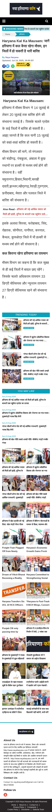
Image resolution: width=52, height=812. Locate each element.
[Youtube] (5, 795)
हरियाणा (22, 34)
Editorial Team (38, 810)
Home (7, 34)
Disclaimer (25, 810)
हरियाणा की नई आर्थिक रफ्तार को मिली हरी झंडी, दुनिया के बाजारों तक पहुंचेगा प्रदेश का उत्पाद (25, 214)
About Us (9, 740)
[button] (3, 21)
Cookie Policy (13, 810)
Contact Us (10, 777)
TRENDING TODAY (26, 314)
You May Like (26, 391)
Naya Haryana (11, 57)
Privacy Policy (18, 807)
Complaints (31, 807)
